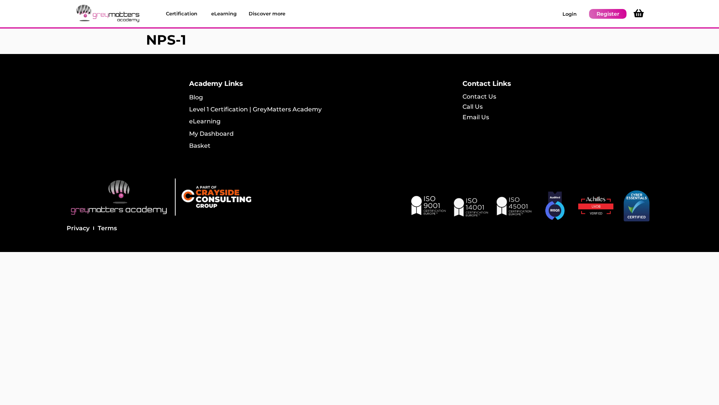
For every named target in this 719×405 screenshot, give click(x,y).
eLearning (205, 121)
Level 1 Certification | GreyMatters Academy (255, 109)
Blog (196, 97)
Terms (107, 228)
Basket (199, 145)
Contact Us (479, 96)
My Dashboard (211, 133)
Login (569, 14)
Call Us (472, 106)
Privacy (78, 228)
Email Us (475, 117)
